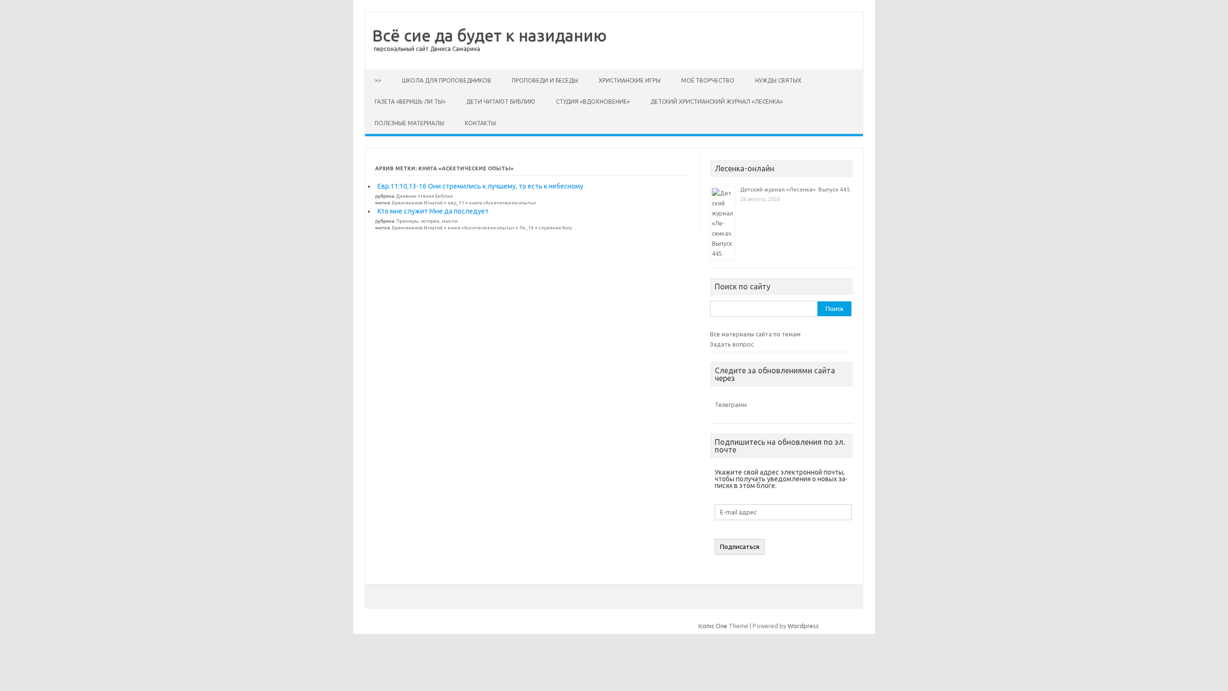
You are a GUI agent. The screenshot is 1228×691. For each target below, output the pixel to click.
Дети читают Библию (500, 101)
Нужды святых (778, 80)
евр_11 (456, 202)
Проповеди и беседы (545, 80)
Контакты (480, 123)
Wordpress (803, 625)
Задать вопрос (732, 344)
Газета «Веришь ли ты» (410, 101)
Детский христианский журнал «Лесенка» (716, 101)
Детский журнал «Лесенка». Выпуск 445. (795, 189)
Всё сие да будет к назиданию (489, 35)
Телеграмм (731, 404)
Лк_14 (527, 227)
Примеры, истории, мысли (427, 221)
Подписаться (739, 546)
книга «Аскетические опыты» (502, 202)
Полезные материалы (409, 123)
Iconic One (712, 625)
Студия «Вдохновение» (593, 101)
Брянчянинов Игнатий (417, 202)
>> (378, 80)
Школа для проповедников (446, 80)
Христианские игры (630, 80)
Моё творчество (707, 80)
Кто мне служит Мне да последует (433, 211)
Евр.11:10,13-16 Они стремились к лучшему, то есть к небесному (480, 186)
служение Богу (555, 227)
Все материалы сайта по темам (755, 334)
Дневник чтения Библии (424, 196)
